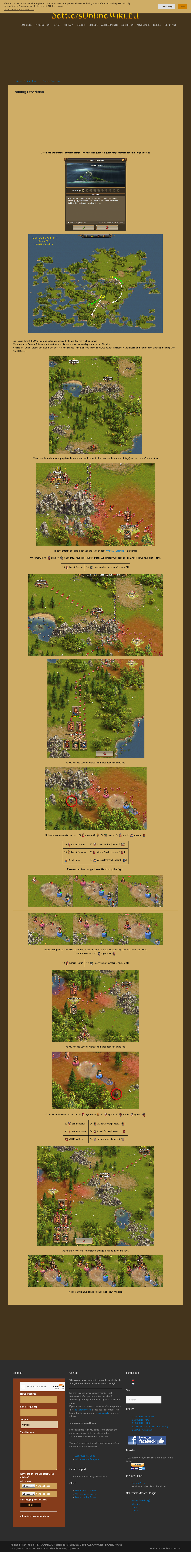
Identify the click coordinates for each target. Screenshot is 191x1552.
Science (93, 25)
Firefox (135, 1507)
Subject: (24, 1419)
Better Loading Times (85, 1497)
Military (68, 25)
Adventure (143, 25)
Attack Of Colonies (115, 551)
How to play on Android (86, 1490)
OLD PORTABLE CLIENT (143, 1430)
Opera (135, 1510)
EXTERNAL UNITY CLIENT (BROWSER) (150, 1426)
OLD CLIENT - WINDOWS (143, 1416)
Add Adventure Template (87, 1459)
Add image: (25, 1481)
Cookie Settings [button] (167, 6)
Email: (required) (28, 1407)
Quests (81, 25)
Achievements (109, 25)
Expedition (127, 25)
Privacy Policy (138, 1483)
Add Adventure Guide (85, 1456)
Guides (157, 25)
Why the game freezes (86, 1494)
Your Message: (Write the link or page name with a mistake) (37, 1454)
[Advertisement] (95, 52)
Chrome (136, 1504)
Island (56, 25)
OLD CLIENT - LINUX (141, 1423)
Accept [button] (182, 6)
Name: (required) (28, 1394)
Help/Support (101, 1413)
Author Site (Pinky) (141, 1500)
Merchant (170, 25)
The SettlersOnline (82, 1410)
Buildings (26, 25)
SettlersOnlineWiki (40, 1548)
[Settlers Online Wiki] (95, 14)
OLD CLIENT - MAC (140, 1420)
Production (43, 25)
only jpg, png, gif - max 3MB (33, 1500)
